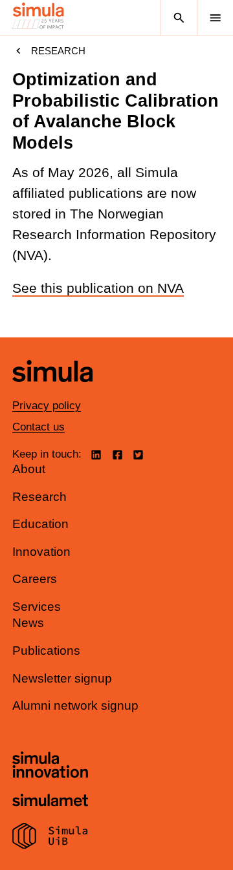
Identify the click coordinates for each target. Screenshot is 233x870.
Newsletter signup (62, 678)
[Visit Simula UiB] (50, 838)
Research (58, 50)
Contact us (38, 427)
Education (40, 524)
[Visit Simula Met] (50, 802)
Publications (46, 650)
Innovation (41, 551)
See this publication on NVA (98, 288)
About (28, 469)
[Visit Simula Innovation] (50, 766)
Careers (34, 579)
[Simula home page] (52, 391)
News (28, 623)
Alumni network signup (75, 705)
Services (36, 606)
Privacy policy (46, 405)
